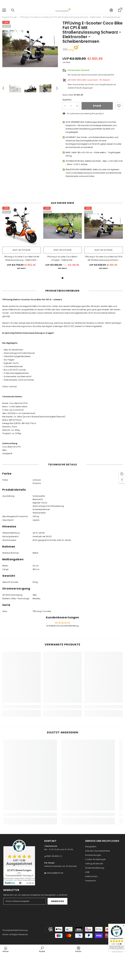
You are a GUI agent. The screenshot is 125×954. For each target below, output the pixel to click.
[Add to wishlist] (119, 106)
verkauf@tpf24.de (54, 873)
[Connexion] (111, 10)
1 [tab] (62, 278)
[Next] (57, 88)
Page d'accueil (9, 17)
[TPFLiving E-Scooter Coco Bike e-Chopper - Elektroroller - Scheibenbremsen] (62, 226)
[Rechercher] (13, 10)
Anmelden (57, 901)
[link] (21, 706)
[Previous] (3, 88)
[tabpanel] (21, 240)
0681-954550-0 (54, 856)
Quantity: (67, 99)
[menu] (4, 10)
